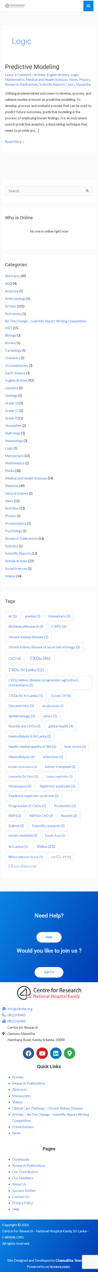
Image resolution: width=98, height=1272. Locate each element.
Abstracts (12, 276)
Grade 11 (12, 411)
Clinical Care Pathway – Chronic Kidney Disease (47, 1108)
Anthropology (15, 299)
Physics (84, 80)
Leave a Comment (18, 75)
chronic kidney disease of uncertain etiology (44, 647)
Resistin (69, 816)
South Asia (55, 835)
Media (9, 471)
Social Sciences (16, 568)
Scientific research (48, 826)
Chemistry (12, 358)
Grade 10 (12, 403)
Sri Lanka (18, 846)
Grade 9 (11, 418)
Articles (39, 75)
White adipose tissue (25, 857)
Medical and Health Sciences (47, 80)
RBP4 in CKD (41, 816)
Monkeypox (19, 786)
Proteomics (65, 806)
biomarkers (59, 616)
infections (53, 757)
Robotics (11, 546)
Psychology (13, 531)
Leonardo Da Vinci (23, 776)
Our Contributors (25, 1172)
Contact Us (20, 1197)
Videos (10, 576)
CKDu (40, 658)
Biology (10, 335)
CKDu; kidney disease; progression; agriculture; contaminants (43, 682)
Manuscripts (14, 456)
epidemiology (22, 716)
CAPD (59, 626)
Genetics (11, 388)
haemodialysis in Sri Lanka (29, 736)
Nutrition (12, 508)
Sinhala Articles (16, 561)
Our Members (22, 1178)
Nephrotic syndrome (57, 786)
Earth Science (15, 373)
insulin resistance (22, 767)
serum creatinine (22, 835)
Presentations (15, 523)
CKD (14, 658)
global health (61, 726)
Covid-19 (61, 696)
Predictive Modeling (32, 67)
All (7, 283)
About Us (19, 1184)
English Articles (58, 75)
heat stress (75, 746)
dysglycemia (53, 706)
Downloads (20, 1159)
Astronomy (13, 314)
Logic (75, 75)
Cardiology (13, 350)
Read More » (14, 141)
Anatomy (11, 291)
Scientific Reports (52, 84)
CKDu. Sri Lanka (26, 669)
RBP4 (14, 816)
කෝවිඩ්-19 (61, 857)
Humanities (13, 426)
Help (15, 1209)
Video (46, 846)
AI (12, 616)
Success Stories (24, 1190)
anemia (32, 616)
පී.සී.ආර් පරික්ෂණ (22, 866)
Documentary (21, 706)
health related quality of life (32, 746)
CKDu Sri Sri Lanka (26, 695)
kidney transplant (60, 767)
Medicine (11, 486)
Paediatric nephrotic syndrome (33, 796)
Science (16, 826)
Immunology (14, 441)
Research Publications (21, 84)
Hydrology (13, 433)
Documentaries (16, 365)
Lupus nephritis (59, 776)
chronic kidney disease (28, 637)
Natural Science (16, 493)
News (73, 80)
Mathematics (15, 80)
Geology (11, 396)
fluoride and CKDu (24, 726)
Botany (10, 343)
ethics (50, 716)
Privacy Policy (22, 1203)
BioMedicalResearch (25, 626)
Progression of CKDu (27, 806)
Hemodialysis (21, 757)
